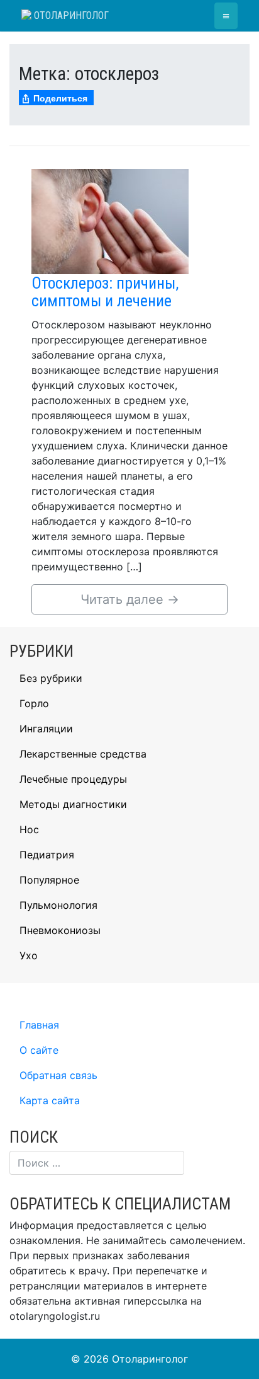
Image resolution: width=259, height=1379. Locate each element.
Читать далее (129, 599)
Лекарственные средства (82, 753)
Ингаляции (46, 728)
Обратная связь (58, 1075)
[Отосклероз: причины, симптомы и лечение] (110, 220)
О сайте (38, 1050)
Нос (29, 829)
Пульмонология (58, 905)
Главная (39, 1024)
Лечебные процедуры (73, 779)
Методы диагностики (73, 804)
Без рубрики (50, 678)
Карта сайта (49, 1100)
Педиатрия (46, 854)
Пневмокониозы (60, 930)
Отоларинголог (70, 15)
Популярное (49, 880)
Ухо (28, 955)
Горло (34, 703)
